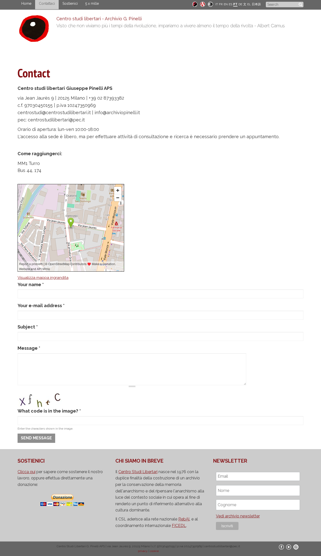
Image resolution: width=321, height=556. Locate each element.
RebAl (184, 519)
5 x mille (92, 4)
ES (230, 4)
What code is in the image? (49, 411)
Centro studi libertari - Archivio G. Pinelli (99, 18)
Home (26, 4)
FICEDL (179, 525)
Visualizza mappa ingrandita (43, 277)
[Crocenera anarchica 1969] (210, 4)
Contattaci (47, 4)
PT (235, 4)
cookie (154, 551)
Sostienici (70, 4)
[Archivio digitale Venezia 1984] (202, 4)
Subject (28, 326)
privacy (143, 551)
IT (216, 4)
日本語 (256, 4)
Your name (31, 284)
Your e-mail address (41, 305)
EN (226, 4)
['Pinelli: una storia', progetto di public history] (195, 4)
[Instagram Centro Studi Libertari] (296, 546)
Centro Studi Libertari (137, 471)
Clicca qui (26, 471)
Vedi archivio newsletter (238, 516)
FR (221, 4)
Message (29, 348)
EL (249, 4)
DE (240, 4)
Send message (36, 438)
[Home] (37, 30)
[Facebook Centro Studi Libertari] (281, 546)
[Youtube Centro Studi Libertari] (288, 546)
